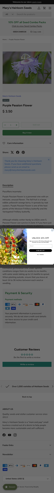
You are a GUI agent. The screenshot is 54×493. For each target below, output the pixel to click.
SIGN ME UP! (40, 250)
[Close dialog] (52, 230)
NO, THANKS (40, 254)
